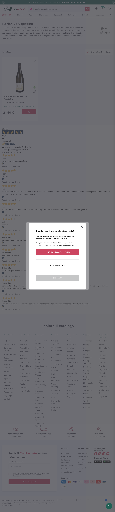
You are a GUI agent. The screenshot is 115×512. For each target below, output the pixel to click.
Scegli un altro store (57, 265)
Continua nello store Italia (57, 252)
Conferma (57, 278)
